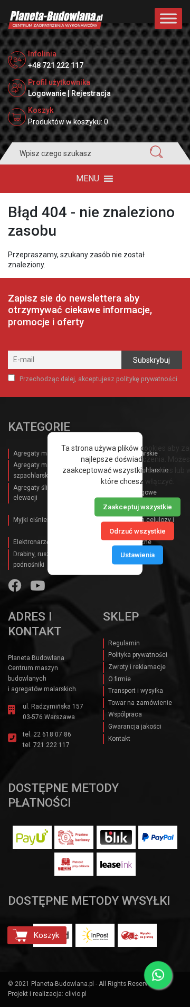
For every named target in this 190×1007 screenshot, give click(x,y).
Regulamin (124, 643)
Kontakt (119, 738)
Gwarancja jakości (135, 726)
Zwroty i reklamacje (137, 667)
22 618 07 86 (52, 734)
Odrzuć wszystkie (137, 531)
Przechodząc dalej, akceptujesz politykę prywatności (97, 379)
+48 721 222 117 (55, 65)
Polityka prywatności (137, 655)
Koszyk (46, 935)
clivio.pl (76, 994)
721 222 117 (51, 745)
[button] (87, 178)
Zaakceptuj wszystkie (137, 507)
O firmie (119, 679)
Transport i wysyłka (135, 690)
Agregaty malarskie (41, 453)
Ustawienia (137, 555)
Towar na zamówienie (140, 702)
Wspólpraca (125, 714)
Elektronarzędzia (37, 542)
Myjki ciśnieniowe (38, 520)
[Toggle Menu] (168, 18)
